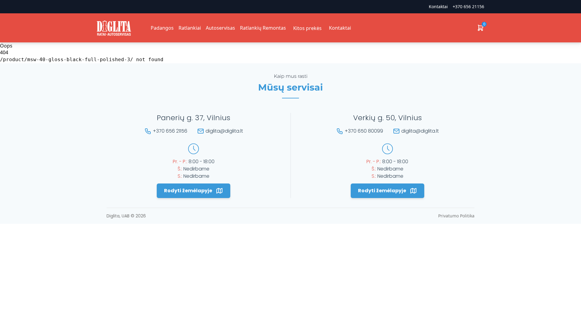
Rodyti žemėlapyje (188, 190)
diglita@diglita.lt (224, 130)
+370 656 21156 (468, 6)
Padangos (162, 28)
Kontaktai (340, 28)
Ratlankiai (190, 28)
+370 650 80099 (364, 130)
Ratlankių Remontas (263, 28)
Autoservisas (220, 28)
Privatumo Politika (456, 216)
